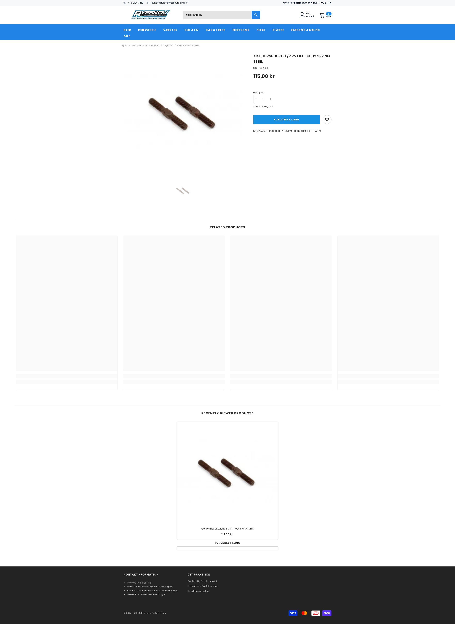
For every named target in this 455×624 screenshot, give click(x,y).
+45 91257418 (143, 582)
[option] (183, 113)
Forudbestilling (286, 119)
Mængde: (258, 92)
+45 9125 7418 (135, 2)
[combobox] (217, 15)
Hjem (124, 45)
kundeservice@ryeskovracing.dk (170, 2)
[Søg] (221, 15)
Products (136, 45)
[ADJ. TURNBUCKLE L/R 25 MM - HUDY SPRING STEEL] (227, 472)
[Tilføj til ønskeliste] (327, 119)
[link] (66, 376)
